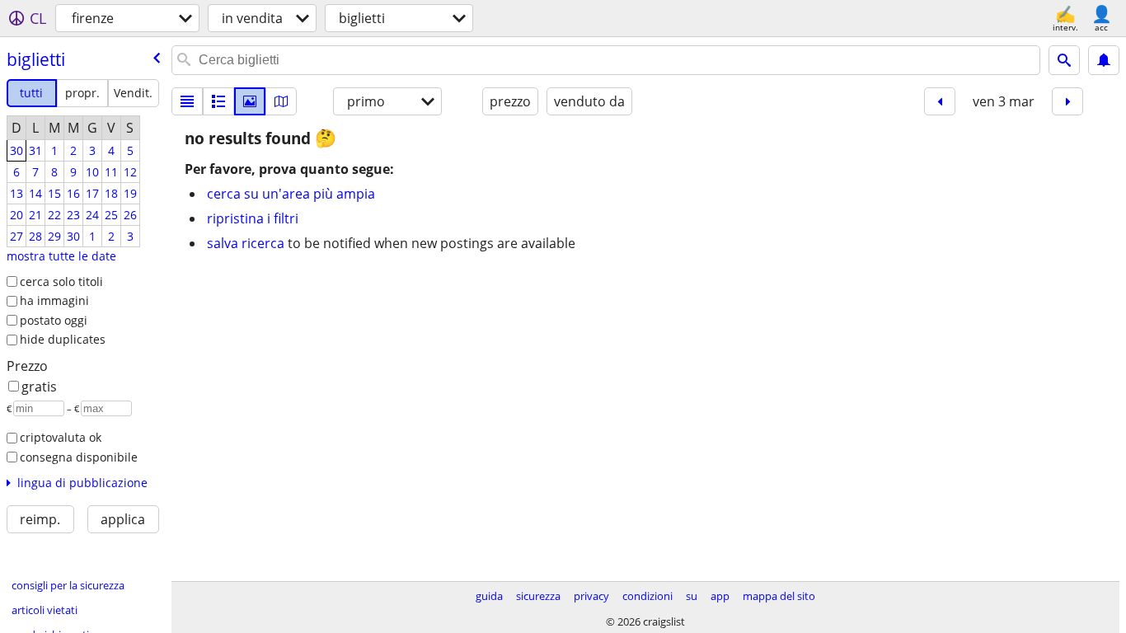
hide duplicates (63, 339)
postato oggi (53, 320)
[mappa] (281, 101)
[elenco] (187, 101)
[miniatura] (218, 101)
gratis (39, 386)
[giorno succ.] (1067, 101)
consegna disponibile (79, 457)
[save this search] (1103, 60)
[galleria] (249, 101)
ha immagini (54, 300)
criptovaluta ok (60, 437)
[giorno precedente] (939, 101)
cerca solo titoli (61, 281)
